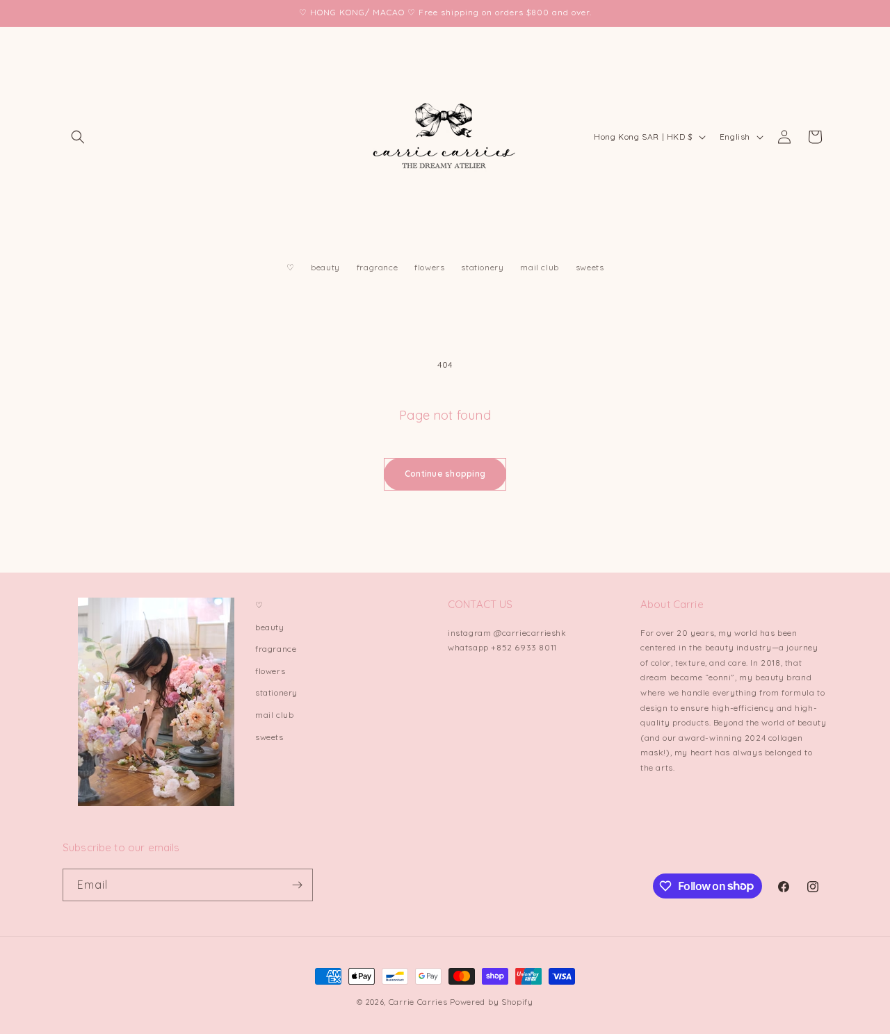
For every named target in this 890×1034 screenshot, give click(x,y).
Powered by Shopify (491, 1001)
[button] (78, 137)
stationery (276, 692)
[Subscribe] (297, 885)
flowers (270, 671)
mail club (274, 714)
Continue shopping (445, 473)
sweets (269, 737)
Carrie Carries (418, 1001)
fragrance (275, 648)
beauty (269, 627)
